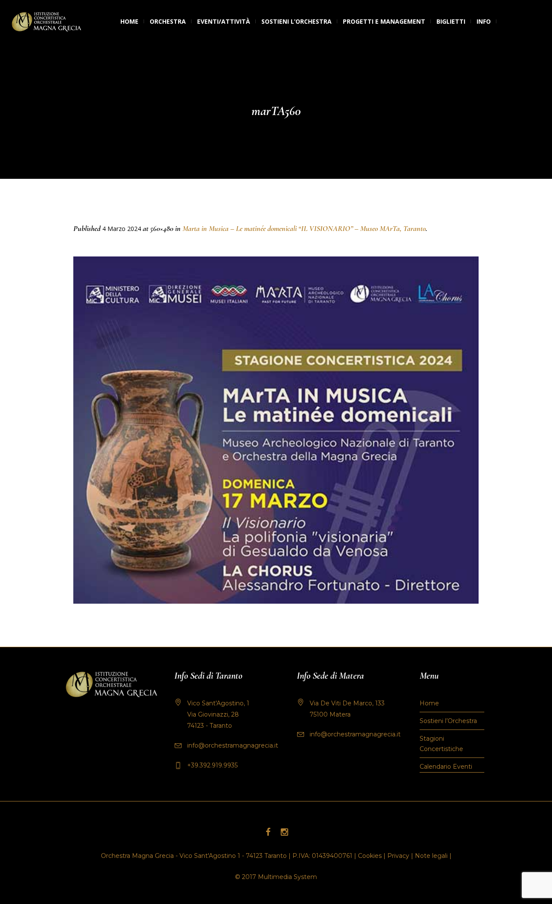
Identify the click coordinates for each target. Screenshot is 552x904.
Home (429, 703)
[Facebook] (268, 832)
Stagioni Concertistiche (441, 744)
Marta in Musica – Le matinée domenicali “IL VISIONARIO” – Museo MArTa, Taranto (304, 228)
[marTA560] (276, 430)
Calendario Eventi (446, 766)
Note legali (431, 856)
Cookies (370, 856)
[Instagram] (284, 832)
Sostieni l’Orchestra (448, 721)
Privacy (398, 856)
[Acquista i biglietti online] (502, 21)
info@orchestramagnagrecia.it (232, 745)
